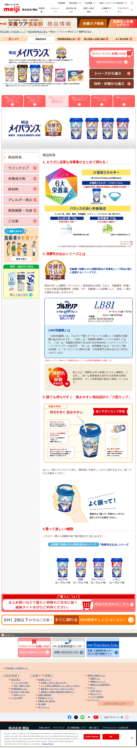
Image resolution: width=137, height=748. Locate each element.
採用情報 (61, 3)
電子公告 (93, 727)
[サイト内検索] (131, 3)
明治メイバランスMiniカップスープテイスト (35, 99)
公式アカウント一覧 (113, 717)
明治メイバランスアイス (124, 98)
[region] (68, 738)
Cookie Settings (92, 737)
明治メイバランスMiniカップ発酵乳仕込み (57, 99)
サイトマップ (58, 727)
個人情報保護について (76, 727)
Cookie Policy (48, 744)
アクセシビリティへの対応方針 (115, 727)
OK (111, 737)
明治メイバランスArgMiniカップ (79, 98)
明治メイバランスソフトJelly (102, 98)
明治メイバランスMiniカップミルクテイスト (12, 99)
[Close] (132, 738)
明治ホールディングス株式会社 (111, 3)
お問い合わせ (44, 727)
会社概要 (88, 3)
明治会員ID (73, 3)
